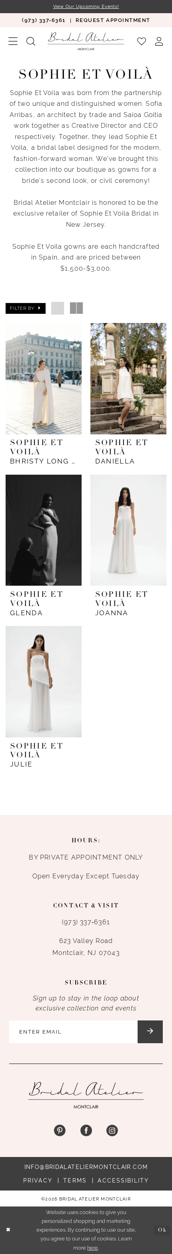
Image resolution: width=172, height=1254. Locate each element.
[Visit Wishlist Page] (141, 41)
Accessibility (123, 1180)
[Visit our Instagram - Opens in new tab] (112, 1131)
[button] (13, 41)
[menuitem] (44, 20)
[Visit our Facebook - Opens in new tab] (86, 1131)
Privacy (37, 1180)
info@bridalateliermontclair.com (86, 1167)
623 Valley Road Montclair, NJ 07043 (86, 947)
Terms (75, 1180)
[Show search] (31, 41)
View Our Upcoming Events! (86, 6)
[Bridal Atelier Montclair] (86, 41)
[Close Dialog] (8, 1230)
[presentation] (44, 378)
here (92, 1248)
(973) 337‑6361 (86, 922)
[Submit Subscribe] (150, 1031)
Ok (162, 1230)
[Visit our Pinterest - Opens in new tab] (59, 1131)
